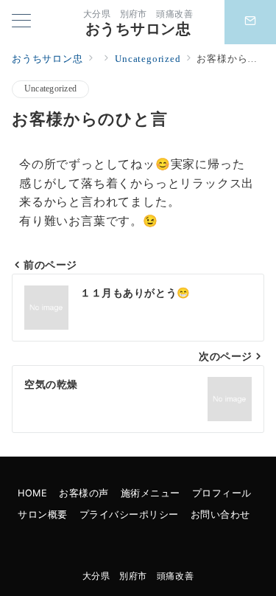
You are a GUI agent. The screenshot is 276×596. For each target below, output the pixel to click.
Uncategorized (50, 89)
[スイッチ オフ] (250, 22)
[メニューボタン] (21, 22)
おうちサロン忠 (138, 29)
